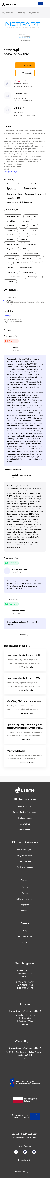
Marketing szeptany (13, 244)
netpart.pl (7, 316)
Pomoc (25, 893)
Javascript (10, 239)
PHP (24, 249)
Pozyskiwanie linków (31, 253)
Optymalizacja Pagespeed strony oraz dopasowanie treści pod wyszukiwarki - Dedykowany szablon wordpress (25, 727)
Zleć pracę (26, 65)
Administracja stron (13, 216)
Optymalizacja (11, 249)
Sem (40, 258)
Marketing (10, 198)
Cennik (25, 887)
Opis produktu (31, 244)
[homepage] (7, 4)
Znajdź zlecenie (25, 830)
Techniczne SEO (27, 272)
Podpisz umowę (25, 818)
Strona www (11, 272)
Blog (23, 225)
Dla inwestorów (25, 937)
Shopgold (10, 267)
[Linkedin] (25, 1152)
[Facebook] (16, 1152)
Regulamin (25, 905)
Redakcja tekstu (26, 258)
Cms (33, 225)
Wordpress (10, 281)
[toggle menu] (46, 3)
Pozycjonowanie (12, 253)
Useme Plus (25, 824)
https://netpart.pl (10, 172)
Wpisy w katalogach (16, 751)
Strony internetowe (32, 184)
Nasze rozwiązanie (25, 850)
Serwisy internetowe (14, 184)
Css (23, 230)
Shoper (37, 263)
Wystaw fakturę (25, 806)
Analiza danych (31, 216)
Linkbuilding (24, 239)
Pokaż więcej (25, 635)
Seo (8, 263)
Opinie (17, 108)
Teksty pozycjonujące (13, 277)
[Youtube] (34, 1152)
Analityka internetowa (25, 202)
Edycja (34, 230)
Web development (34, 277)
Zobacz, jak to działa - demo (25, 812)
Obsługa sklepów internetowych (30, 189)
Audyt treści (10, 225)
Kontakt (25, 942)
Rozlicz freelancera (25, 867)
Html (23, 235)
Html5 (34, 235)
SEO (18, 198)
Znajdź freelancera (8, 13)
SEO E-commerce (22, 263)
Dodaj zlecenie (25, 861)
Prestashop (10, 258)
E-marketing (10, 235)
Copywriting (11, 230)
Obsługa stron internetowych (35, 194)
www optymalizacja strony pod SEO (23, 655)
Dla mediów (25, 911)
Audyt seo (26, 221)
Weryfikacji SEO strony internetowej (24, 701)
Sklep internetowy (26, 267)
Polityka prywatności (25, 899)
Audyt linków (11, 221)
